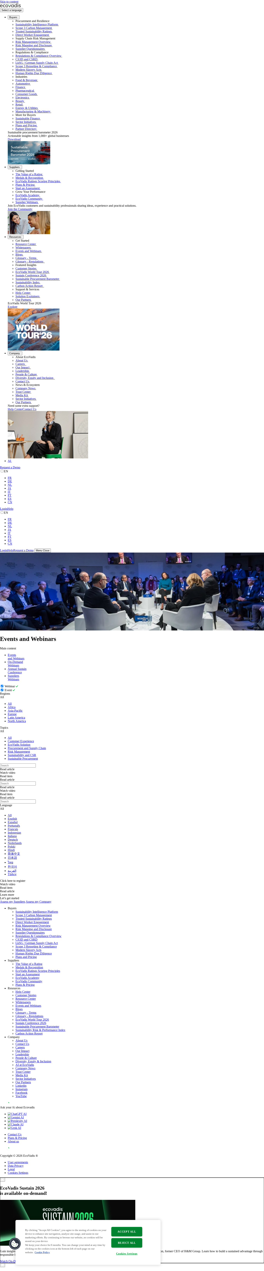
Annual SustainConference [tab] (17, 670)
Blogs (19, 254)
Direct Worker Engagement (32, 35)
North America (17, 721)
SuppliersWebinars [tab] (13, 677)
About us (13, 1141)
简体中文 (14, 853)
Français (13, 829)
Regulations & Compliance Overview (38, 55)
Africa (11, 707)
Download (14, 139)
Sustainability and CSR (22, 755)
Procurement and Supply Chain (27, 748)
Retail (19, 104)
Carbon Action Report (29, 285)
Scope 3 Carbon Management (33, 28)
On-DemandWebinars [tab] (15, 663)
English (12, 818)
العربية (12, 870)
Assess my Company (38, 901)
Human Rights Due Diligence (33, 73)
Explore (12, 306)
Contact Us (22, 381)
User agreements (18, 1162)
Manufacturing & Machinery (32, 111)
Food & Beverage (26, 80)
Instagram (21, 1089)
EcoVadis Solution (19, 744)
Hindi (11, 850)
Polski (11, 846)
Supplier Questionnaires (30, 48)
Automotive (22, 83)
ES (9, 498)
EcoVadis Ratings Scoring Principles (37, 181)
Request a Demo (10, 467)
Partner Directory (26, 129)
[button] (15, 1244)
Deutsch (13, 839)
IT (9, 491)
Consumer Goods (26, 94)
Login (3, 508)
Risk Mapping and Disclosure (33, 45)
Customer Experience (21, 741)
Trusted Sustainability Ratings (33, 31)
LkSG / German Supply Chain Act (36, 62)
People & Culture (26, 374)
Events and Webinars (28, 251)
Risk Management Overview (33, 42)
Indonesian (14, 832)
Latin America (16, 717)
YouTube (21, 1096)
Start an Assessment (27, 188)
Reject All (127, 1242)
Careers (20, 364)
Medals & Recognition (29, 177)
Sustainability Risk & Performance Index (40, 1030)
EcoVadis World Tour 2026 (32, 272)
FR (10, 477)
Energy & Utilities (26, 108)
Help (10, 508)
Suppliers (14, 167)
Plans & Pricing (25, 184)
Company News (25, 388)
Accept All (127, 1231)
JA (9, 488)
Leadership (22, 371)
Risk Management (19, 751)
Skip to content (9, 1)
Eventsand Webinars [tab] (16, 656)
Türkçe (12, 874)
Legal (11, 1169)
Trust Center (23, 391)
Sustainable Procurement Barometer (37, 279)
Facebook (21, 1092)
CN (10, 502)
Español (13, 822)
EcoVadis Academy (27, 195)
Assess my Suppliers (12, 901)
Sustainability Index (27, 282)
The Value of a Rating (28, 174)
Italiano (12, 836)
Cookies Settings (18, 1172)
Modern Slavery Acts (28, 69)
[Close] (2, 1180)
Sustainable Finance (27, 118)
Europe (12, 714)
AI (9, 460)
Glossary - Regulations (29, 261)
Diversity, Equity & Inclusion (33, 1061)
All (10, 703)
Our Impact (22, 367)
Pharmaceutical (24, 90)
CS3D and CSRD (26, 59)
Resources (15, 236)
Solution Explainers (27, 296)
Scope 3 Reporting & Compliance (36, 66)
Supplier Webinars (26, 202)
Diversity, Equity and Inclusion (34, 378)
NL (10, 484)
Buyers (13, 17)
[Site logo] (10, 6)
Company (14, 353)
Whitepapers (23, 247)
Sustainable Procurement (23, 758)
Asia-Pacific (15, 710)
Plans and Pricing (26, 125)
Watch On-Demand (12, 1261)
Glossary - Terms (26, 258)
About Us (21, 360)
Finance (20, 87)
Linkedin (20, 1085)
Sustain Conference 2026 (30, 275)
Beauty (19, 101)
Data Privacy (16, 1165)
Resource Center (25, 244)
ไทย (10, 862)
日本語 (12, 857)
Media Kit (21, 395)
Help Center (22, 292)
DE (10, 481)
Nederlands (15, 843)
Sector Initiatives (25, 122)
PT (9, 495)
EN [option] (6, 471)
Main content (8, 648)
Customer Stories (25, 268)
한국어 (12, 866)
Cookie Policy (42, 1252)
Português (14, 825)
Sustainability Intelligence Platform (36, 24)
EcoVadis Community (28, 198)
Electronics (22, 97)
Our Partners (23, 299)
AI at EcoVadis (24, 1064)
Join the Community (20, 209)
